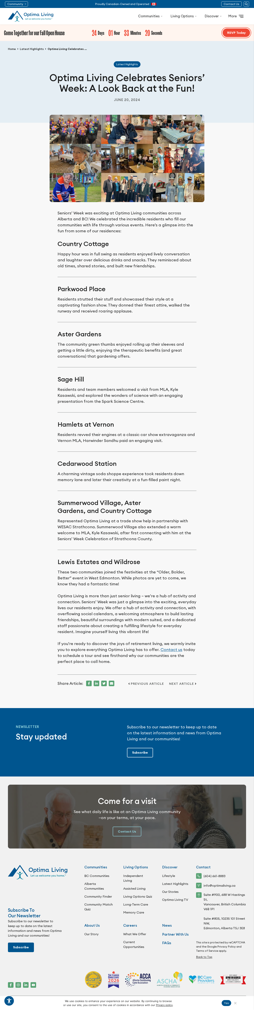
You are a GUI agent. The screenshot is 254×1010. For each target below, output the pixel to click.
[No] (235, 1003)
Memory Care (133, 912)
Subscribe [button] (140, 752)
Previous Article (147, 684)
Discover (170, 867)
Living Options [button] (182, 16)
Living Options (135, 867)
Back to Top (204, 957)
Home (12, 49)
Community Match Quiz (98, 906)
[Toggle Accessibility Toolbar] (9, 1001)
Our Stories (170, 892)
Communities (95, 867)
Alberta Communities (94, 886)
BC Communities (96, 876)
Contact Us (231, 4)
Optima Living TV (175, 900)
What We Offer (134, 934)
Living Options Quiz (137, 896)
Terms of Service (207, 951)
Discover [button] (212, 16)
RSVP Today (236, 33)
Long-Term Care (135, 904)
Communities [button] (149, 16)
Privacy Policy (226, 946)
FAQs (166, 943)
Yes (226, 1003)
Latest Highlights (32, 49)
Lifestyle (168, 876)
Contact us (171, 649)
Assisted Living (134, 888)
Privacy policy (164, 1005)
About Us (92, 925)
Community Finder (98, 896)
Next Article (181, 684)
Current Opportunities (133, 944)
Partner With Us (175, 934)
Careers (130, 925)
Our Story (91, 934)
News (167, 925)
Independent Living (133, 878)
